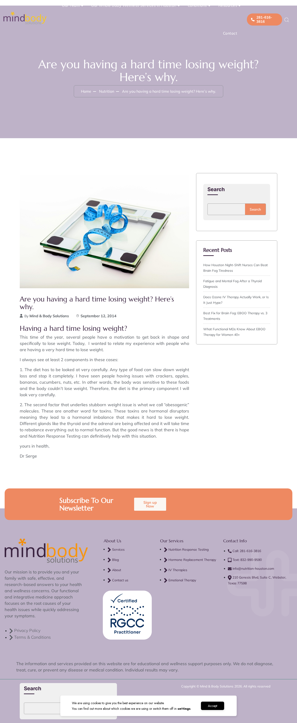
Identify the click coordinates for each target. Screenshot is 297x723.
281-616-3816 (264, 19)
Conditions (197, 5)
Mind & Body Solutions (49, 316)
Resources (227, 5)
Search (216, 189)
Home (86, 91)
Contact (230, 33)
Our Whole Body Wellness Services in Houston (133, 5)
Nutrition (106, 91)
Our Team (71, 5)
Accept (212, 705)
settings (184, 708)
